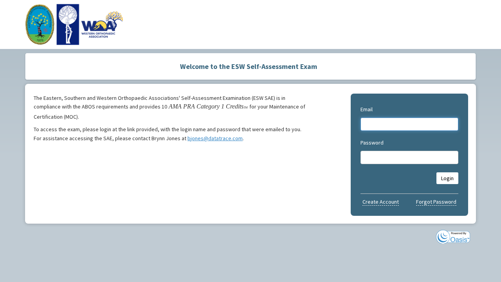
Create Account (380, 201)
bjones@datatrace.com (215, 138)
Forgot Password (436, 201)
